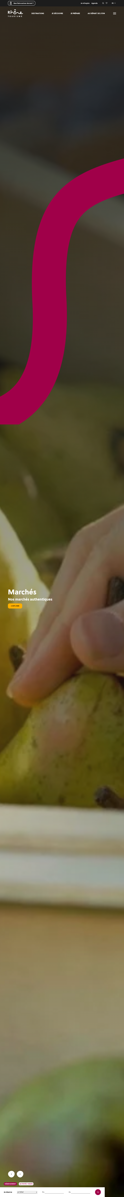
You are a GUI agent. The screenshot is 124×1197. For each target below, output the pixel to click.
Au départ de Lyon (96, 13)
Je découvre (57, 13)
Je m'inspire (85, 3)
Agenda (94, 3)
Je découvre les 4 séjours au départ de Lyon (28, 606)
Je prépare (75, 13)
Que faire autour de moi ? (23, 3)
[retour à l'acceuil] (15, 13)
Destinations (37, 13)
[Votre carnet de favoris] (106, 3)
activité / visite (26, 1184)
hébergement (10, 1184)
